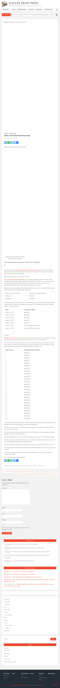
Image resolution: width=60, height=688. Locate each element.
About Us (6, 648)
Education (38, 9)
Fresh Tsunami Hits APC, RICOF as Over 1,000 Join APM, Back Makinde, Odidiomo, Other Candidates (26, 551)
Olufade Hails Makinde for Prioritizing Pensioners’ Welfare (19, 471)
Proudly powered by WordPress (17, 685)
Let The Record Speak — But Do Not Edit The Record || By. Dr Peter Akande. (21, 544)
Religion (7, 628)
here (8, 457)
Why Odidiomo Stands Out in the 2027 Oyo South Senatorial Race (19, 560)
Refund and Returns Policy (10, 661)
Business (6, 133)
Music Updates (8, 615)
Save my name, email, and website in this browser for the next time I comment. (15, 528)
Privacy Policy (7, 659)
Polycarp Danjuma (8, 574)
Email (3, 513)
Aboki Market (7, 465)
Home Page (6, 9)
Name (3, 507)
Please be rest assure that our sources (13, 338)
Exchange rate (12, 133)
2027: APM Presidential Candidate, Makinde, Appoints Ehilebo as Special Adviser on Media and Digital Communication (27, 556)
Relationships (48, 9)
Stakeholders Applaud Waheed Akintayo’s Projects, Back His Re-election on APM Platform (24, 547)
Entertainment (21, 9)
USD (44, 465)
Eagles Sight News (23, 3)
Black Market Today (15, 465)
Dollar (23, 465)
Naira (40, 465)
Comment (4, 488)
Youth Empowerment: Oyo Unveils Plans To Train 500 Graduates (27, 577)
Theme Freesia (40, 685)
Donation (7, 604)
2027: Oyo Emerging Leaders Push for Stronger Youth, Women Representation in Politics (26, 14)
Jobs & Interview (9, 625)
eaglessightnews (7, 138)
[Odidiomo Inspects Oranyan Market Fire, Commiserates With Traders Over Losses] (49, 14)
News (13, 9)
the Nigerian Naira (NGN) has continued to (26, 270)
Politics (31, 9)
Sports (5, 612)
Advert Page (7, 601)
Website (4, 519)
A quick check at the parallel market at (13, 279)
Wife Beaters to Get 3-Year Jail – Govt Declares (23, 571)
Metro (5, 623)
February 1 (35, 465)
